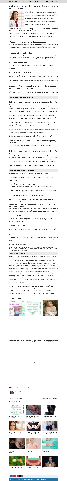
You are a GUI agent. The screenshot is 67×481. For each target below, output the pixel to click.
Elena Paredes (18, 391)
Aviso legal (33, 479)
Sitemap (37, 479)
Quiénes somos (43, 479)
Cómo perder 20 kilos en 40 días (16, 398)
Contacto (19, 479)
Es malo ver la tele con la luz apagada (50, 398)
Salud (29, 1)
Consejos (56, 1)
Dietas (51, 1)
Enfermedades (35, 1)
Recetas (41, 1)
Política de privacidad (26, 479)
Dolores (46, 1)
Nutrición (24, 1)
